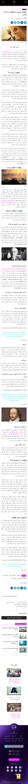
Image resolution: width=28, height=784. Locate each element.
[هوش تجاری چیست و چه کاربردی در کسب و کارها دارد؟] (23, 643)
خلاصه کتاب (7, 741)
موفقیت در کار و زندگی (22, 578)
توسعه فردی (21, 7)
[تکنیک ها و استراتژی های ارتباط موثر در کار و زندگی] (23, 636)
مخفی (11, 47)
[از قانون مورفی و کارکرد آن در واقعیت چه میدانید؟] (23, 629)
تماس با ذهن (14, 741)
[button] (3, 2)
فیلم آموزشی (7, 736)
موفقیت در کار (5, 575)
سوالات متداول (20, 738)
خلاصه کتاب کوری (10, 602)
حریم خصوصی (7, 738)
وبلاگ (20, 736)
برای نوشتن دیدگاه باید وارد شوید (14, 618)
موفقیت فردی (13, 578)
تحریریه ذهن (18, 18)
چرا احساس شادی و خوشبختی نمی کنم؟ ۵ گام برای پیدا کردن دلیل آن (21, 604)
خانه (26, 7)
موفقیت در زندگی (12, 575)
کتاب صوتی (14, 736)
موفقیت (18, 575)
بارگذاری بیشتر (14, 655)
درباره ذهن (21, 741)
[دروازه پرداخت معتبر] (18, 776)
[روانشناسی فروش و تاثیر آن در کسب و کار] (23, 649)
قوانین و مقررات (14, 738)
